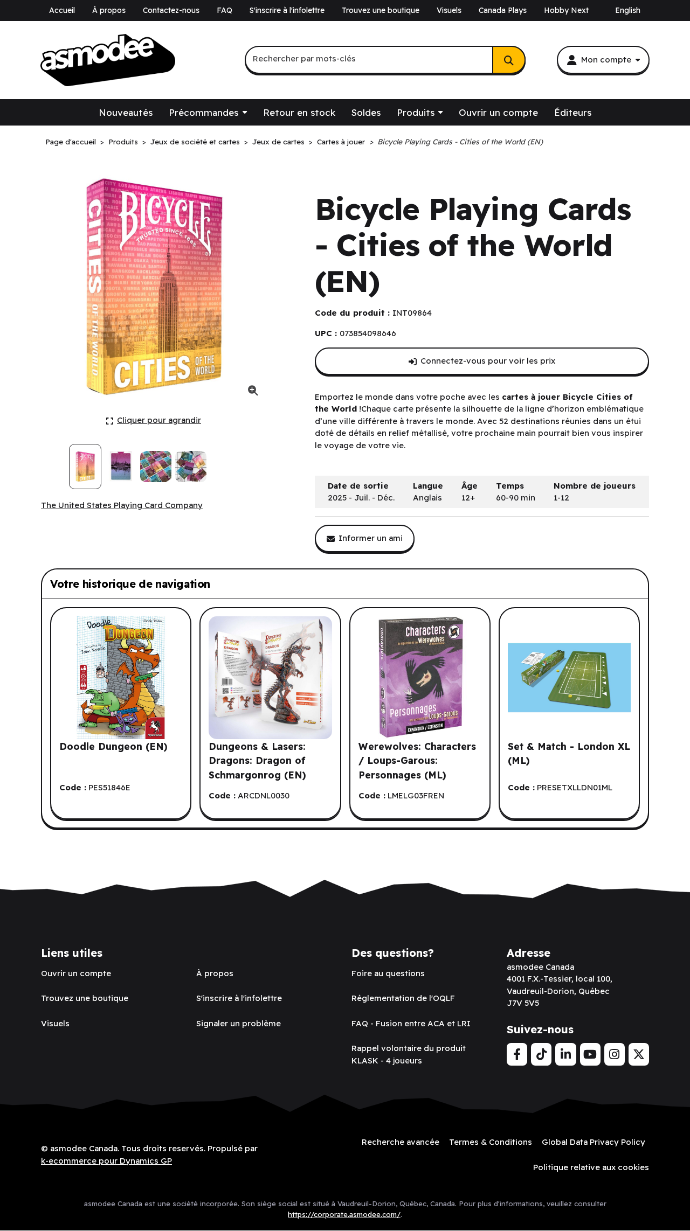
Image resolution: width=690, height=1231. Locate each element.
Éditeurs (572, 112)
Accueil (62, 10)
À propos (109, 10)
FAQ (224, 10)
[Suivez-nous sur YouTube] (590, 1054)
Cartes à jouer (341, 141)
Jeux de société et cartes (195, 141)
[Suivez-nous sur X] (639, 1054)
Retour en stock (299, 112)
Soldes (366, 112)
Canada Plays (503, 10)
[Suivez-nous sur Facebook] (517, 1054)
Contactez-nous (171, 10)
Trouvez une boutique (380, 10)
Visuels (449, 10)
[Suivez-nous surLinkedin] (565, 1054)
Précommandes (203, 112)
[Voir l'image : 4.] (191, 466)
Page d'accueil (70, 141)
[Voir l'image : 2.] (120, 466)
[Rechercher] (509, 60)
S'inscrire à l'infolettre (287, 10)
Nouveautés (126, 112)
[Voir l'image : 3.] (156, 466)
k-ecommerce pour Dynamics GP (106, 1161)
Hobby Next (566, 10)
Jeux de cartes (278, 141)
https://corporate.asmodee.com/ (344, 1214)
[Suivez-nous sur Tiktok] (541, 1054)
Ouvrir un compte (498, 112)
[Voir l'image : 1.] (85, 466)
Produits (415, 112)
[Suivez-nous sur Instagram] (614, 1054)
